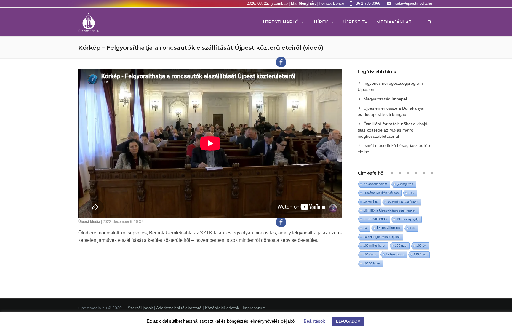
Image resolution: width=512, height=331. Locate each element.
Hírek (321, 22)
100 (412, 228)
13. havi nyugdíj (407, 219)
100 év (421, 245)
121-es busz (395, 254)
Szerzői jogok (141, 308)
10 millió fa (370, 201)
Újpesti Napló (281, 22)
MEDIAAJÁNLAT (394, 22)
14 (365, 228)
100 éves (369, 254)
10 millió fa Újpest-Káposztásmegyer (389, 210)
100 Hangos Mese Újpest (381, 237)
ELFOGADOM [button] (348, 321)
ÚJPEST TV (355, 22)
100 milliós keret (374, 245)
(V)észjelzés (405, 184)
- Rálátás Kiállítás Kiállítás (381, 192)
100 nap (401, 245)
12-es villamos (375, 219)
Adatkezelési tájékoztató (179, 308)
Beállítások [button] (314, 321)
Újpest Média (89, 222)
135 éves (420, 254)
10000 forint (371, 263)
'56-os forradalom (375, 184)
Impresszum (254, 308)
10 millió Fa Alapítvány (403, 201)
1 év (411, 192)
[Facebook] (281, 62)
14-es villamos (388, 228)
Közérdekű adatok (222, 308)
